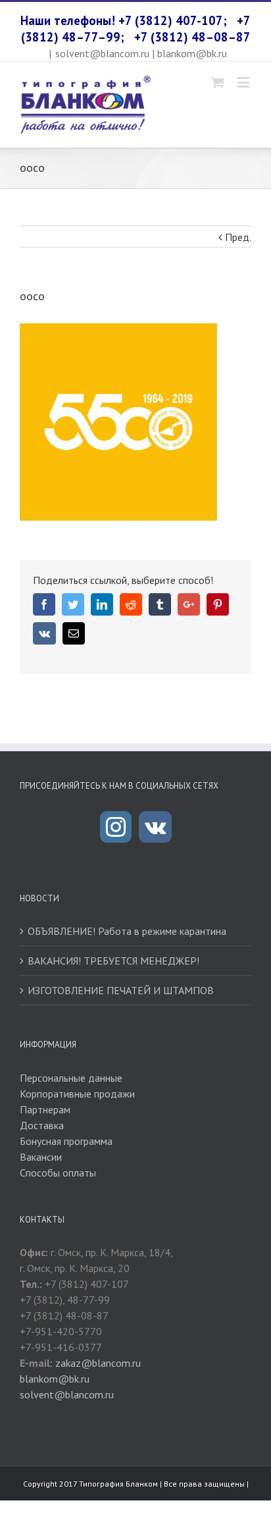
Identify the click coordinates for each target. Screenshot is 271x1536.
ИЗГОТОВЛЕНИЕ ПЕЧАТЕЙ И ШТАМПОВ (121, 990)
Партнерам (45, 1109)
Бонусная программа (66, 1141)
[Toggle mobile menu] (244, 82)
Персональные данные (71, 1077)
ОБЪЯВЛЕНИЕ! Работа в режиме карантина (127, 931)
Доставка (42, 1125)
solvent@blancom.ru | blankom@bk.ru (141, 53)
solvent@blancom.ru (67, 1394)
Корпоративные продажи (77, 1093)
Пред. (238, 237)
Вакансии (41, 1156)
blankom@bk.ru (54, 1378)
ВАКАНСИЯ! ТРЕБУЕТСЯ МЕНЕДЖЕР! (113, 960)
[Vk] (155, 827)
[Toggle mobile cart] (217, 82)
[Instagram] (116, 827)
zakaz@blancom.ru (98, 1362)
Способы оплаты (58, 1172)
